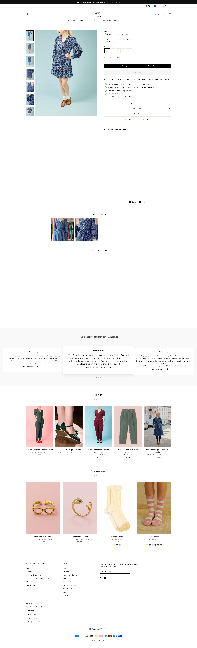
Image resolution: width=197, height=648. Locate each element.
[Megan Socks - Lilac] (120, 545)
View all (98, 399)
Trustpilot (41, 366)
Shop (82, 21)
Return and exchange (33, 575)
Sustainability (67, 582)
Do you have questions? (138, 119)
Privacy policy (68, 589)
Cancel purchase (32, 585)
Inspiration (110, 21)
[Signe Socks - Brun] (161, 545)
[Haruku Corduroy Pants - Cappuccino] (129, 458)
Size (106, 46)
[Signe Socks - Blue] (155, 545)
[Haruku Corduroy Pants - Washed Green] (127, 458)
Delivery (138, 108)
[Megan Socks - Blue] (117, 545)
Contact (29, 568)
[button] (157, 14)
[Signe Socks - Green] (158, 545)
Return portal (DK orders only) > (37, 578)
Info (124, 21)
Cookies (65, 592)
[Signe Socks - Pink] (153, 545)
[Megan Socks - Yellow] (114, 545)
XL (129, 50)
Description (138, 103)
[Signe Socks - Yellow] (147, 545)
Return (138, 114)
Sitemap (66, 595)
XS (107, 50)
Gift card (29, 582)
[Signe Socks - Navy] (150, 545)
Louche (108, 31)
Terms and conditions (70, 585)
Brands (94, 21)
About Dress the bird (70, 575)
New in (72, 21)
